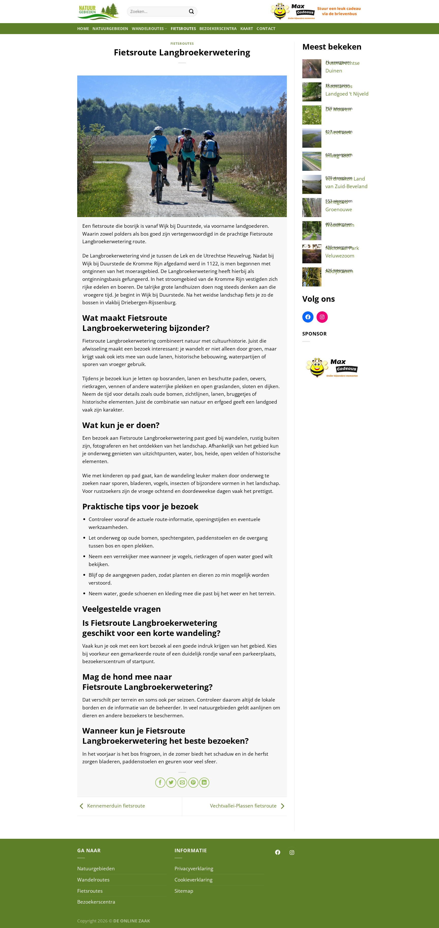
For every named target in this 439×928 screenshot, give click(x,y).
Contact (266, 28)
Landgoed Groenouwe (338, 205)
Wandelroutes (148, 28)
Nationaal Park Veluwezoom (342, 252)
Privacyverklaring (194, 868)
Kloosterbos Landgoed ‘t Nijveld (347, 90)
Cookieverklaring (193, 879)
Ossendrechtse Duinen (342, 66)
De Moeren (338, 109)
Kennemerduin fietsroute (115, 805)
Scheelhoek (338, 132)
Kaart (246, 28)
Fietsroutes (183, 28)
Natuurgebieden (110, 28)
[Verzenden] (191, 12)
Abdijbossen (339, 271)
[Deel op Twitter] (171, 783)
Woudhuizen (339, 224)
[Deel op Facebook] (160, 783)
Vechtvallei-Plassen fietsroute (244, 805)
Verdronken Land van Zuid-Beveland (346, 182)
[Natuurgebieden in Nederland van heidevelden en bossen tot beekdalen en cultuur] (98, 12)
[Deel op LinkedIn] (204, 783)
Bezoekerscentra (218, 28)
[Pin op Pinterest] (193, 783)
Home (83, 28)
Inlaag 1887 (338, 155)
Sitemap (184, 890)
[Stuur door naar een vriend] (182, 783)
